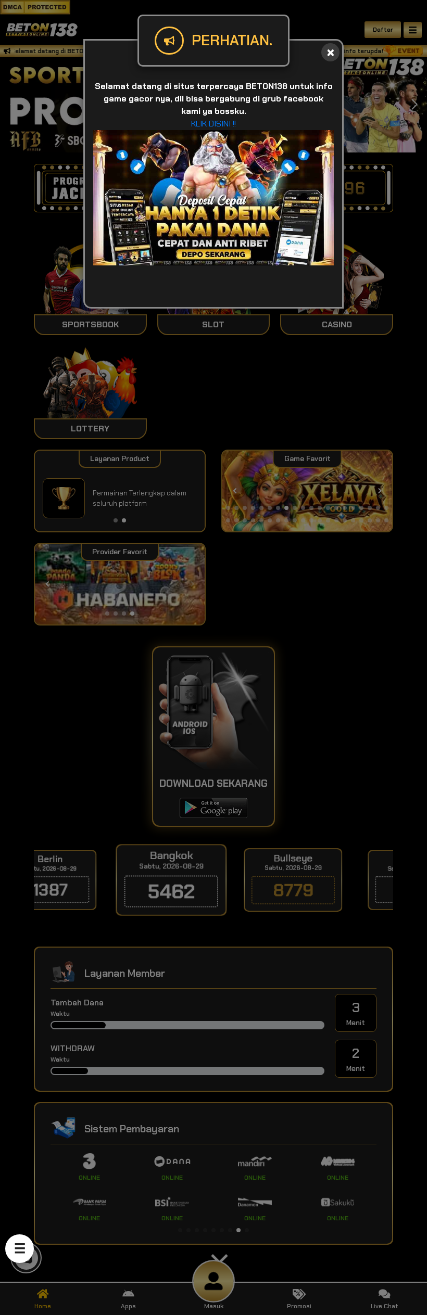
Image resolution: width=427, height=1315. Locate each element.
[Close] (330, 52)
